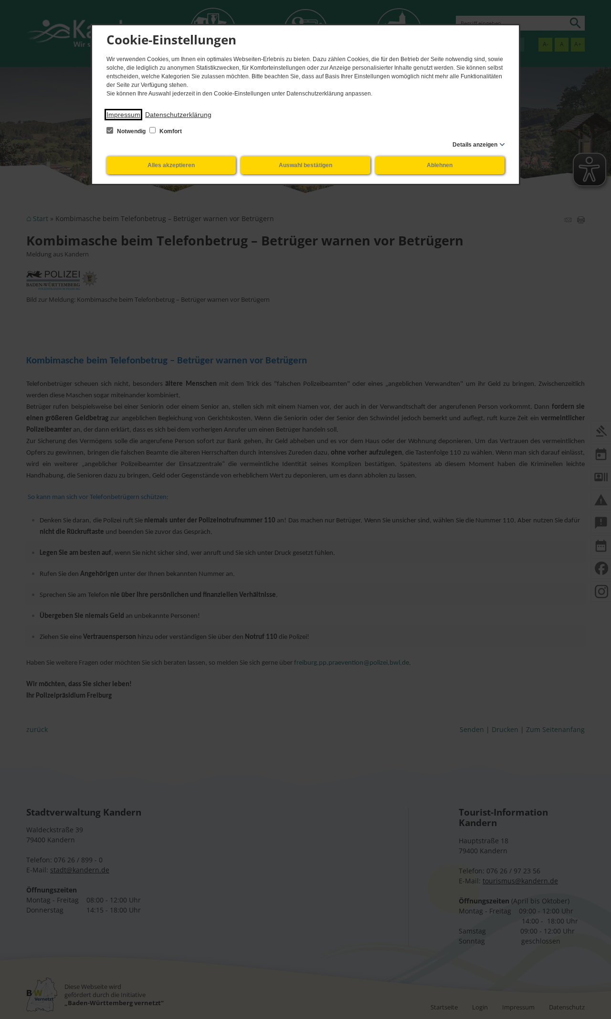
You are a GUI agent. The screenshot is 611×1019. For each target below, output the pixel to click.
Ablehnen (440, 165)
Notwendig (131, 131)
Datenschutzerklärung (178, 114)
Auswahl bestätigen (305, 165)
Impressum (123, 114)
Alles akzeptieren (171, 165)
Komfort (170, 131)
